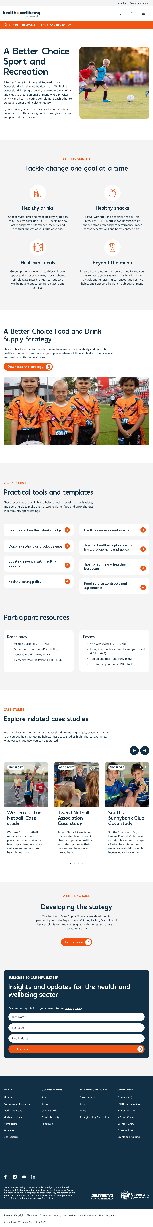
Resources (85, 1104)
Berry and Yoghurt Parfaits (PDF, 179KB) (39, 660)
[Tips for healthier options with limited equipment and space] (143, 549)
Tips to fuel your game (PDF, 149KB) (112, 664)
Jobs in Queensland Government (80, 1215)
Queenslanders (52, 1089)
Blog (44, 1097)
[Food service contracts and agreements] (143, 587)
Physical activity (50, 1117)
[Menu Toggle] (143, 13)
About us (9, 1097)
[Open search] (132, 14)
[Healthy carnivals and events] (143, 530)
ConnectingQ (124, 1097)
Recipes (46, 1104)
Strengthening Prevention (94, 1117)
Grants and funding (128, 1137)
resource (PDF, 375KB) (102, 275)
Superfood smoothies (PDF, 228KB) (36, 649)
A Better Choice (24, 25)
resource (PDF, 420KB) (41, 275)
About (8, 1089)
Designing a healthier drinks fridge (35, 530)
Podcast (84, 1110)
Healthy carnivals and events (106, 530)
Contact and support (140, 3)
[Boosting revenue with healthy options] (67, 565)
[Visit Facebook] (5, 1177)
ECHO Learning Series (129, 1104)
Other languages (107, 1215)
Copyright (19, 1215)
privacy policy (73, 1008)
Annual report (11, 1130)
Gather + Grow (125, 1123)
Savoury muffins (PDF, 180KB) (32, 654)
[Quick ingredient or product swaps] (67, 546)
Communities (126, 1089)
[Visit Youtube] (24, 1177)
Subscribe (121, 3)
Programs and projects (17, 1104)
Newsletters (10, 1123)
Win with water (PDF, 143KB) (108, 643)
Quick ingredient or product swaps (35, 546)
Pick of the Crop (126, 1110)
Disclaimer (32, 1215)
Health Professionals (94, 1089)
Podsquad (47, 1123)
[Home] (5, 24)
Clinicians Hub (87, 1097)
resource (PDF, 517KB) (99, 221)
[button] (132, 14)
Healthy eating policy (25, 582)
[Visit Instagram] (15, 1177)
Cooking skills (49, 1110)
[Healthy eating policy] (67, 581)
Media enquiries (13, 1117)
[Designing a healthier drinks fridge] (67, 530)
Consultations (125, 1130)
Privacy (43, 1215)
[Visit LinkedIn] (33, 1177)
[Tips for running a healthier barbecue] (143, 568)
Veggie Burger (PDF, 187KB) (31, 643)
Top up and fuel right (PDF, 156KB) (111, 658)
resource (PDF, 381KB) (35, 221)
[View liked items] (121, 14)
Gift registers (11, 1137)
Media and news (13, 1110)
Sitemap (8, 1215)
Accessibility (55, 1215)
